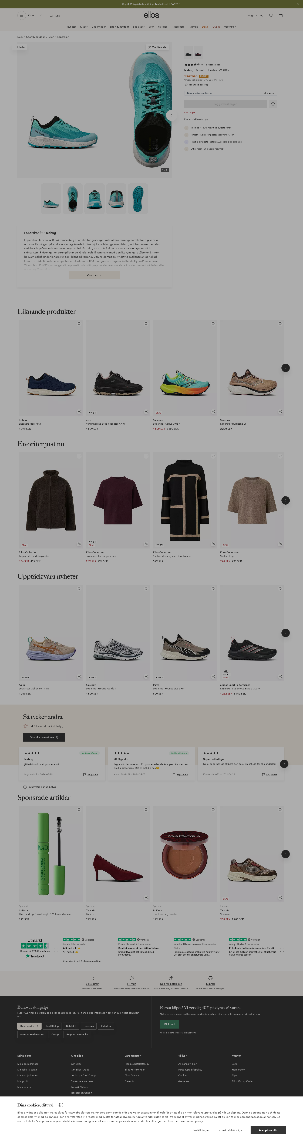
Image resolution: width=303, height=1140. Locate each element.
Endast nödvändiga (229, 1130)
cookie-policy (194, 1121)
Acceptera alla (268, 1130)
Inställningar (201, 1130)
